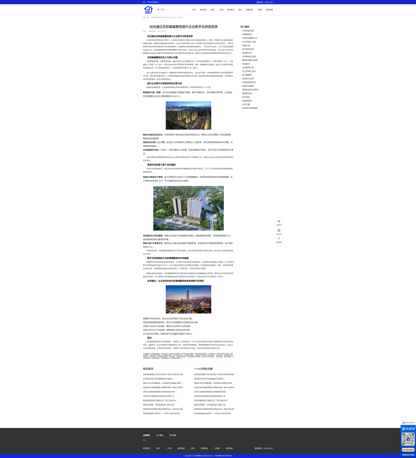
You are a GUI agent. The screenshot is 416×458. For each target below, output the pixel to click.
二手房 (220, 10)
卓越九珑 (246, 45)
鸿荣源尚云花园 (249, 56)
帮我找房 (249, 10)
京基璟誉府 (247, 101)
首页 (194, 10)
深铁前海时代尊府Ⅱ (250, 90)
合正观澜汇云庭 (249, 42)
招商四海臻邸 (248, 86)
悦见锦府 (246, 97)
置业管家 (269, 10)
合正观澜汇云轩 (249, 71)
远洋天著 (246, 104)
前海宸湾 (246, 64)
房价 (240, 10)
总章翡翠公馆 (248, 67)
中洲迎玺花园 (248, 31)
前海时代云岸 (248, 79)
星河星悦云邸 (248, 49)
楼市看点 (231, 10)
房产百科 (165, 17)
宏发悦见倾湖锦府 (250, 108)
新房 (212, 10)
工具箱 (259, 10)
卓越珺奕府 (247, 34)
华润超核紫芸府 (249, 82)
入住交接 (179, 17)
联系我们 (203, 10)
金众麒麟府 (247, 75)
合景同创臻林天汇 (250, 38)
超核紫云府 (247, 93)
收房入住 (172, 17)
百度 (144, 440)
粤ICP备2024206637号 (223, 456)
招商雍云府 (247, 53)
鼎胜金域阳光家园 (250, 60)
